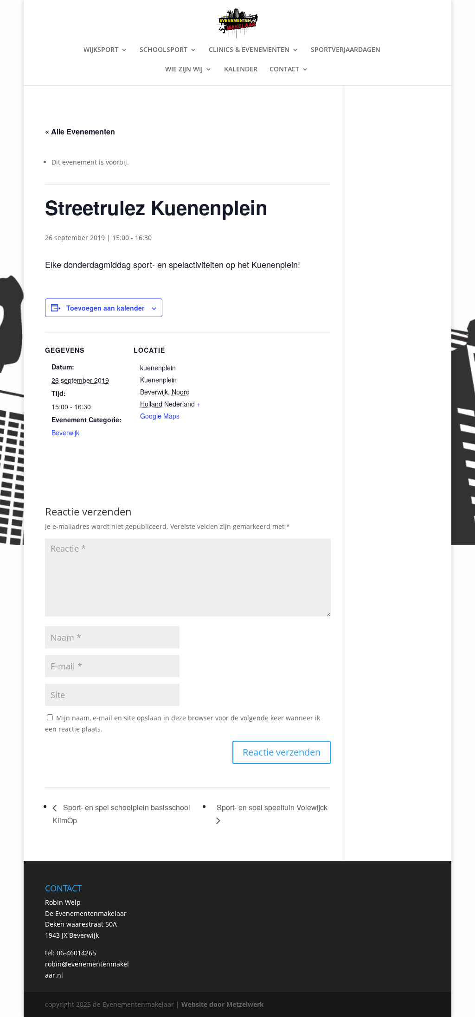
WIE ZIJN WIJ (184, 69)
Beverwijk (65, 432)
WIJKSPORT (100, 50)
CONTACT (284, 69)
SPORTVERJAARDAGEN (345, 50)
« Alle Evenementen (80, 131)
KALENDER (240, 69)
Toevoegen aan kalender (105, 307)
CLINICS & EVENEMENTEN (249, 50)
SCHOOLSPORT (163, 50)
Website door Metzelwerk (222, 1004)
